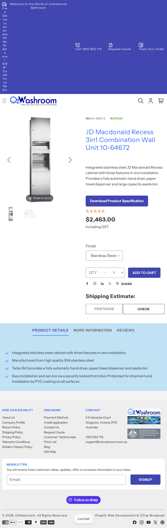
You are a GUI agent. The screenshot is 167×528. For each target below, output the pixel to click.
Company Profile (13, 422)
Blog (47, 447)
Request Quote (54, 432)
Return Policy (11, 427)
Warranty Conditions (16, 442)
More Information (92, 330)
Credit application (56, 422)
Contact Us (51, 427)
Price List (50, 442)
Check (144, 309)
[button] (140, 101)
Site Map (50, 452)
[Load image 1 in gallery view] (10, 214)
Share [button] (126, 284)
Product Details (50, 330)
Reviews (126, 330)
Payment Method (56, 417)
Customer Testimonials (60, 437)
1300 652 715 (94, 437)
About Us (8, 417)
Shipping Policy (12, 432)
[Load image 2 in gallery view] (30, 214)
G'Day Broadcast (152, 515)
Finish (91, 246)
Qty (93, 272)
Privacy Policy (11, 437)
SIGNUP (145, 480)
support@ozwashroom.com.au (106, 442)
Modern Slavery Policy (17, 447)
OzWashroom (25, 515)
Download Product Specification (117, 201)
